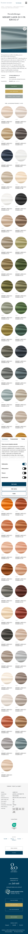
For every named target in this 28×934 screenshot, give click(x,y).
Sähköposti (14, 840)
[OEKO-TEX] (14, 39)
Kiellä (14, 493)
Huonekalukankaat (8, 6)
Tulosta (14, 852)
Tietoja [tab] (23, 439)
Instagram (7, 925)
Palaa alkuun (14, 848)
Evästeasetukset (8, 931)
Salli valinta (14, 488)
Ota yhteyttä (14, 904)
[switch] (24, 468)
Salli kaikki (14, 484)
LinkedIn (5, 838)
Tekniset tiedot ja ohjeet (14, 96)
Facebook (19, 838)
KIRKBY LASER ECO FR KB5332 (18, 6)
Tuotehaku (18, 3)
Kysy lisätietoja (14, 91)
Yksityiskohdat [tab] (14, 439)
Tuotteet (2, 6)
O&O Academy (14, 917)
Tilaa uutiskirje (14, 900)
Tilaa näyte (14, 86)
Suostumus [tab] (5, 439)
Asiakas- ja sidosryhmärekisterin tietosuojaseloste (13, 930)
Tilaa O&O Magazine (14, 909)
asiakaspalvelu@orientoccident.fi (14, 887)
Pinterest (12, 838)
